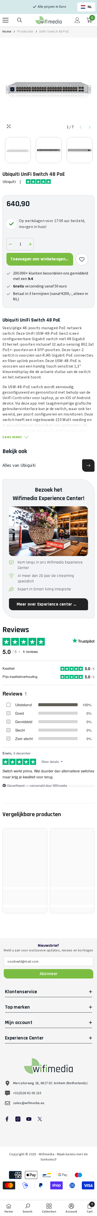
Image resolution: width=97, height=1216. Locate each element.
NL (90, 7)
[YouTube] (29, 1119)
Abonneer (49, 974)
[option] (48, 86)
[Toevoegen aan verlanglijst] (82, 259)
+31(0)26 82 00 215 (27, 1093)
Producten (25, 31)
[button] (80, 127)
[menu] (5, 20)
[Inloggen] (77, 20)
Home (6, 31)
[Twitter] (40, 1119)
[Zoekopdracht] (20, 20)
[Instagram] (18, 1119)
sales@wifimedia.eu (29, 1103)
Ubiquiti (9, 182)
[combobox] (86, 6)
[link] (25, 900)
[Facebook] (7, 1119)
